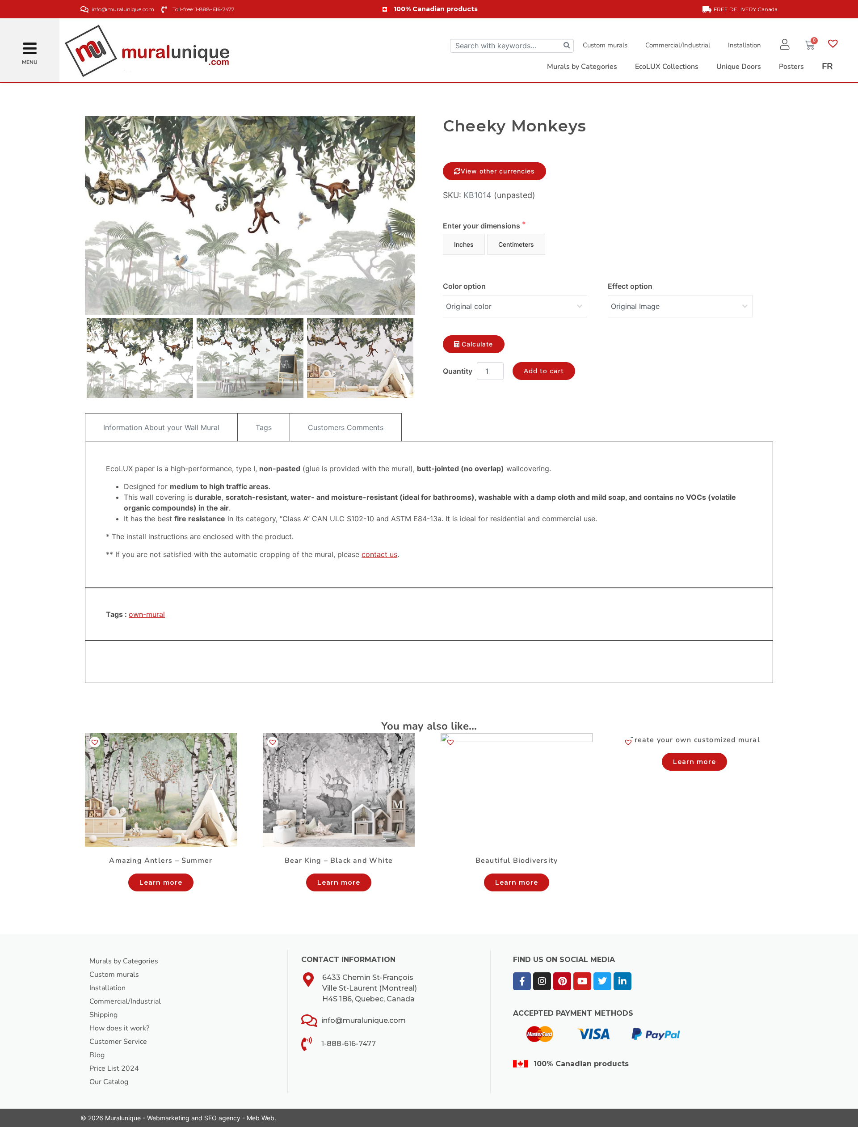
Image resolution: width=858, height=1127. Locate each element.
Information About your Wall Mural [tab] (161, 427)
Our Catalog (108, 1082)
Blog (97, 1055)
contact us (379, 554)
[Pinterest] (562, 981)
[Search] (566, 46)
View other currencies (498, 171)
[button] (30, 45)
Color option (464, 286)
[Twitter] (602, 981)
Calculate (477, 344)
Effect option (630, 286)
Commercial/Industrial (677, 45)
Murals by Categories (123, 961)
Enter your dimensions (482, 225)
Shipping (103, 1015)
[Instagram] (542, 981)
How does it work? (119, 1028)
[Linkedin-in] (622, 981)
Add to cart (544, 371)
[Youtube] (582, 981)
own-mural (147, 614)
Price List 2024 (114, 1068)
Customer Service (118, 1042)
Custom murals (605, 45)
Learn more (161, 882)
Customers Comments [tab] (345, 427)
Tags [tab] (264, 427)
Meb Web (260, 1118)
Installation (744, 45)
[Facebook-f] (522, 981)
